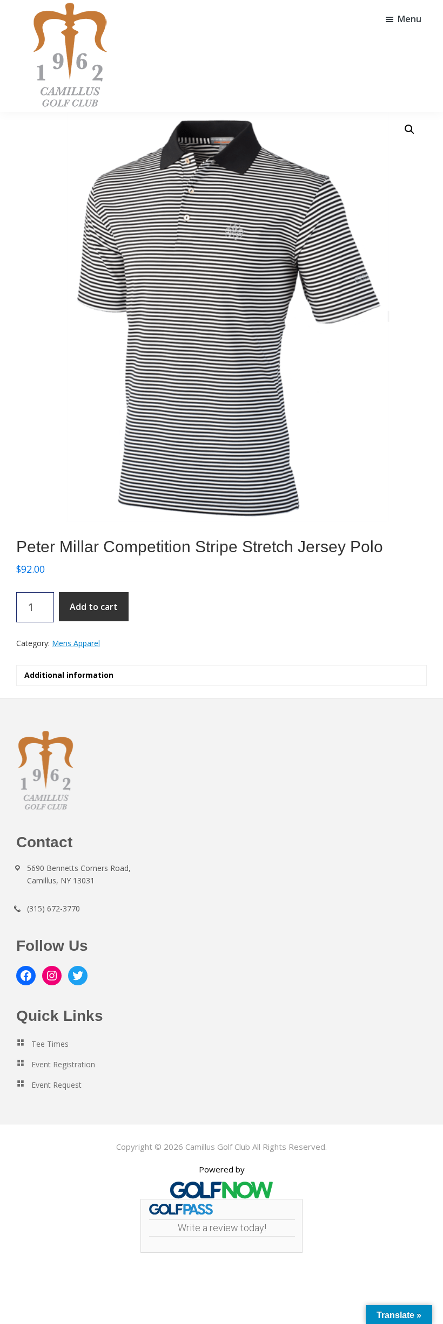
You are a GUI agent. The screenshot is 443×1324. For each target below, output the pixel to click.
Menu (409, 19)
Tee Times (50, 1044)
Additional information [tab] (68, 675)
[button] (409, 129)
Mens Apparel (76, 643)
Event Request (56, 1085)
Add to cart (94, 607)
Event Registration (63, 1064)
